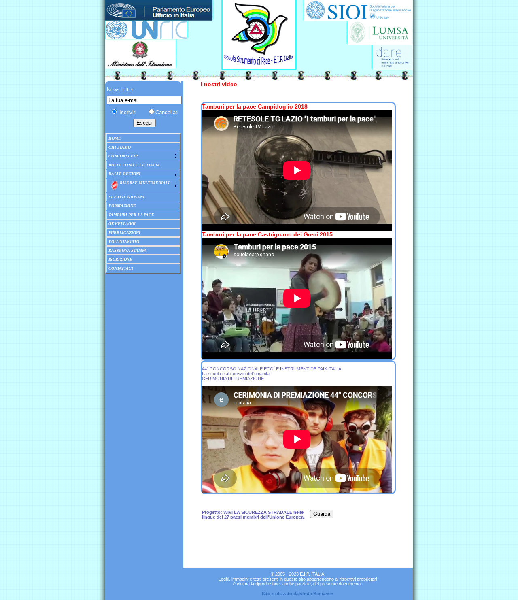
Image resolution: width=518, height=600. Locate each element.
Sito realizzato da (280, 593)
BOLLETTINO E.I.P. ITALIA (134, 165)
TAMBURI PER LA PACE (131, 215)
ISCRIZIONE (120, 259)
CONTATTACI (120, 268)
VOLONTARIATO (123, 241)
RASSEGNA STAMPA (127, 250)
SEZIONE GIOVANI (126, 197)
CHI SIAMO (119, 147)
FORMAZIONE (122, 206)
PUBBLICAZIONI (124, 232)
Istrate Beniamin (316, 593)
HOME (114, 138)
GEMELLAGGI (122, 223)
